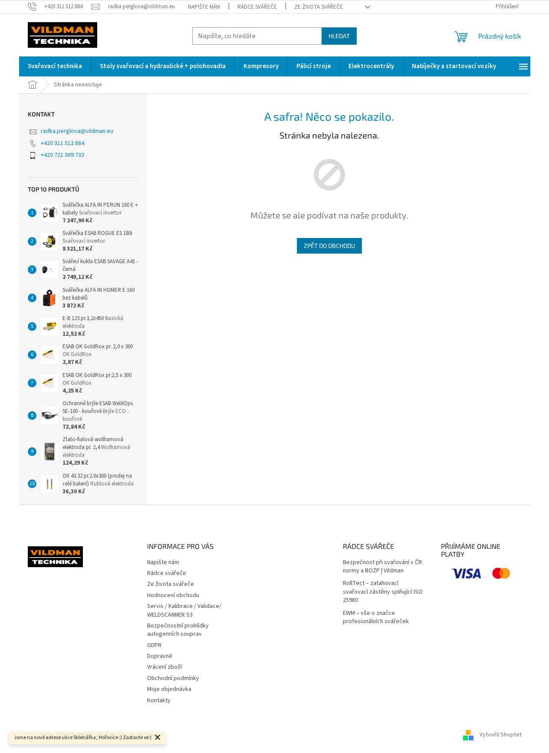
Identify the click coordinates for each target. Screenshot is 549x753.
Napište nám (204, 7)
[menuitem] (55, 66)
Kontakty (159, 700)
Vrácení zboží (164, 667)
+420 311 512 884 (62, 143)
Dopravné (159, 656)
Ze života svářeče (318, 7)
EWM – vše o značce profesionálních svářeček (376, 617)
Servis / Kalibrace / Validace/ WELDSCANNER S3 (184, 610)
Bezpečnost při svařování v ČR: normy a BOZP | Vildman (383, 566)
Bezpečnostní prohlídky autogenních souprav (178, 629)
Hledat (339, 36)
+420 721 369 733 (62, 155)
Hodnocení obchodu (173, 595)
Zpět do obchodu (329, 245)
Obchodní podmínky (173, 678)
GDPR (154, 645)
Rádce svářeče (257, 7)
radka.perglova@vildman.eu (77, 131)
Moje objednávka (169, 689)
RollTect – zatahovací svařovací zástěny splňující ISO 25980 (383, 591)
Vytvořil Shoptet (501, 735)
